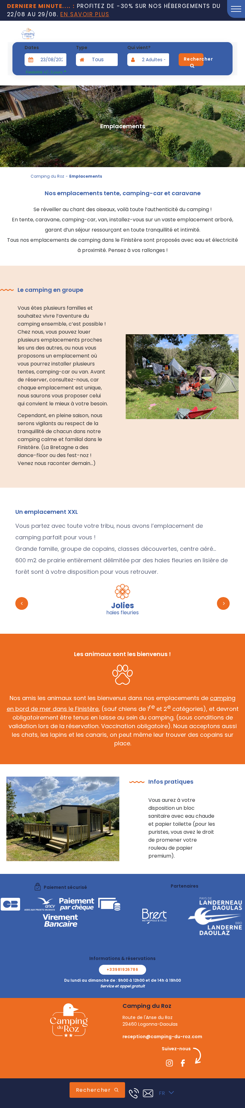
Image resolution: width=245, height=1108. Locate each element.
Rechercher (93, 1090)
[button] (21, 603)
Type (81, 47)
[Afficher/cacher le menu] (236, 9)
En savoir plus (84, 14)
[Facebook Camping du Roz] (183, 1064)
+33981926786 (122, 969)
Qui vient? (139, 47)
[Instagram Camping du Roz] (169, 1064)
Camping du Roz (47, 176)
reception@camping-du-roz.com (162, 1036)
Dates (32, 47)
